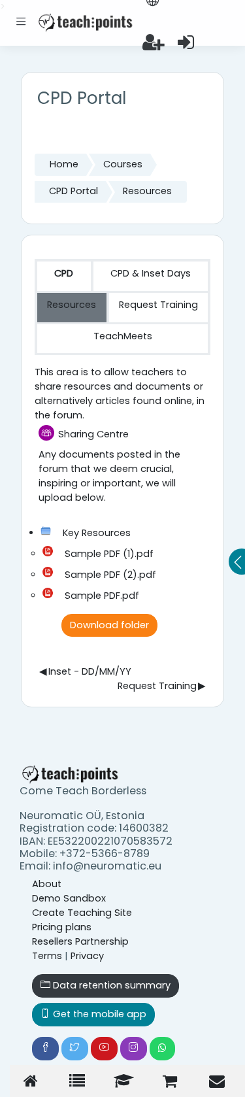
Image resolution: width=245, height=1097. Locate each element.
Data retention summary (110, 985)
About (46, 883)
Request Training (161, 685)
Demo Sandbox (69, 898)
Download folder (109, 625)
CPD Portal (73, 190)
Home (64, 164)
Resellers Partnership (80, 941)
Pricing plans (61, 927)
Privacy (87, 955)
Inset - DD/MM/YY (85, 671)
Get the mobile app (98, 1014)
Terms (47, 955)
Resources (147, 190)
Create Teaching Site (82, 912)
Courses (122, 164)
